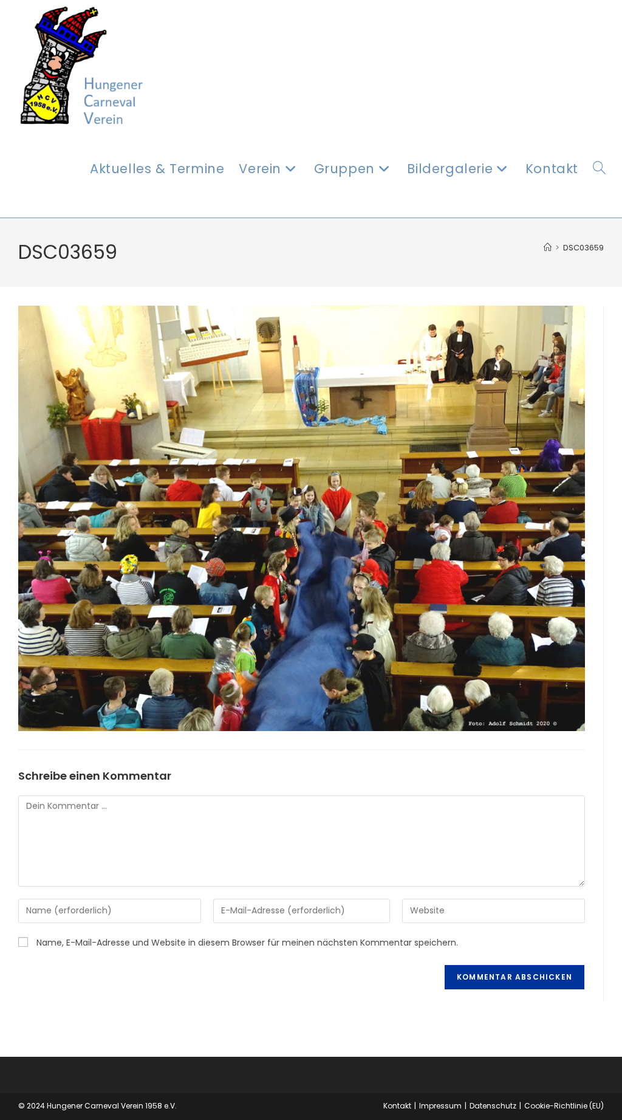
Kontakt (397, 1106)
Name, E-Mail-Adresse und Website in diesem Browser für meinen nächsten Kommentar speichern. (247, 942)
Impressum (440, 1106)
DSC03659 (583, 247)
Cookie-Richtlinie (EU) (564, 1106)
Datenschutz (493, 1106)
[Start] (548, 247)
